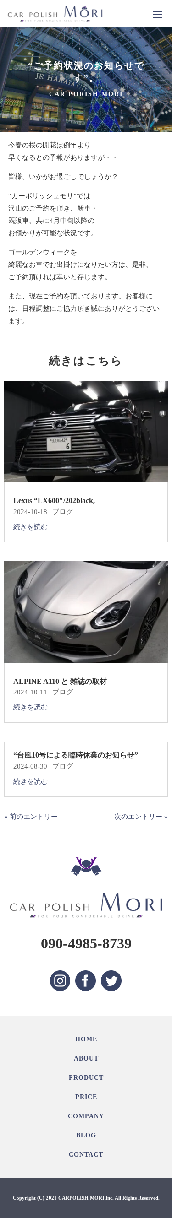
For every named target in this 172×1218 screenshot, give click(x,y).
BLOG (86, 1135)
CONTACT (86, 1154)
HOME (86, 1039)
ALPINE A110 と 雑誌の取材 (60, 681)
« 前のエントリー (31, 816)
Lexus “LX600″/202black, (54, 500)
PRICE (86, 1096)
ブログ (62, 511)
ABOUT (86, 1058)
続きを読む (30, 527)
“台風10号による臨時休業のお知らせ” (75, 755)
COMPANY (86, 1116)
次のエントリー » (141, 816)
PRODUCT (86, 1077)
